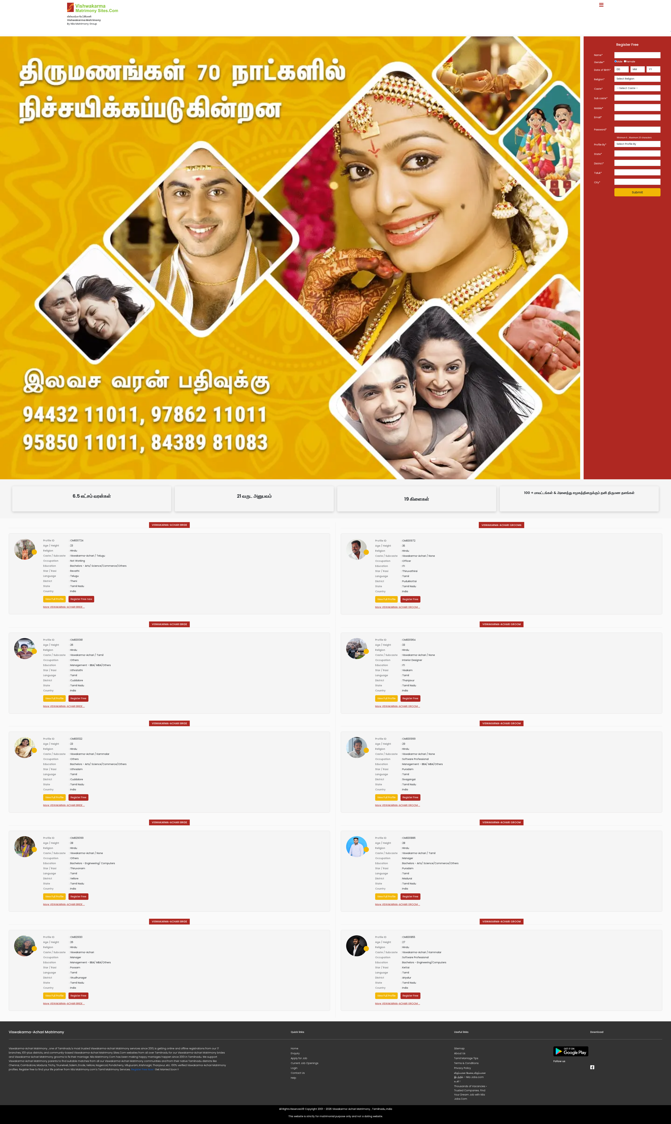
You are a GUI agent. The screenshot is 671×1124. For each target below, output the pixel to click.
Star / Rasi (49, 571)
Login (294, 1068)
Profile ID (48, 540)
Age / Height (51, 545)
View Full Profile (54, 599)
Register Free (410, 599)
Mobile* (598, 108)
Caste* (598, 89)
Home (294, 1048)
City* (597, 182)
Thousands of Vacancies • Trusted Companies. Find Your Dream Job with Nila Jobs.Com (470, 1092)
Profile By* (600, 144)
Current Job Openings (304, 1063)
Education (49, 566)
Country (48, 591)
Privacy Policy (462, 1068)
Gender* (599, 62)
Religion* (599, 79)
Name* (598, 55)
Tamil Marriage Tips (466, 1058)
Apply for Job (299, 1058)
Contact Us (298, 1073)
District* (599, 163)
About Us (459, 1053)
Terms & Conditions (466, 1063)
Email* (598, 117)
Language (49, 576)
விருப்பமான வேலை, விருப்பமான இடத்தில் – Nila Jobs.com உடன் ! (470, 1077)
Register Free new (81, 599)
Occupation (50, 561)
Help (293, 1078)
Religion (48, 550)
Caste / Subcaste (54, 555)
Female (630, 61)
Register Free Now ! (142, 1069)
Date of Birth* (602, 70)
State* (598, 154)
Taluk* (598, 173)
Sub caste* (601, 98)
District (47, 581)
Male (620, 61)
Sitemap (459, 1048)
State (46, 586)
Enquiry (295, 1053)
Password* (600, 129)
